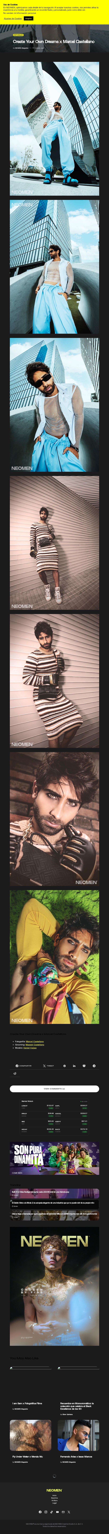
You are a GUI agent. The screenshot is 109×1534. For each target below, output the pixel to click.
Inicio (54, 1495)
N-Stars (54, 1500)
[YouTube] (57, 1512)
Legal (55, 1503)
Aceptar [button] (28, 18)
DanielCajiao (30, 1047)
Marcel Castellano (35, 1041)
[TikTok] (51, 1512)
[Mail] (63, 1512)
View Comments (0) (54, 1089)
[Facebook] (40, 1512)
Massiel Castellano (35, 1044)
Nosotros (54, 1498)
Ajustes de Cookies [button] (13, 18)
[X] (69, 1512)
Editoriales (18, 35)
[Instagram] (46, 1512)
